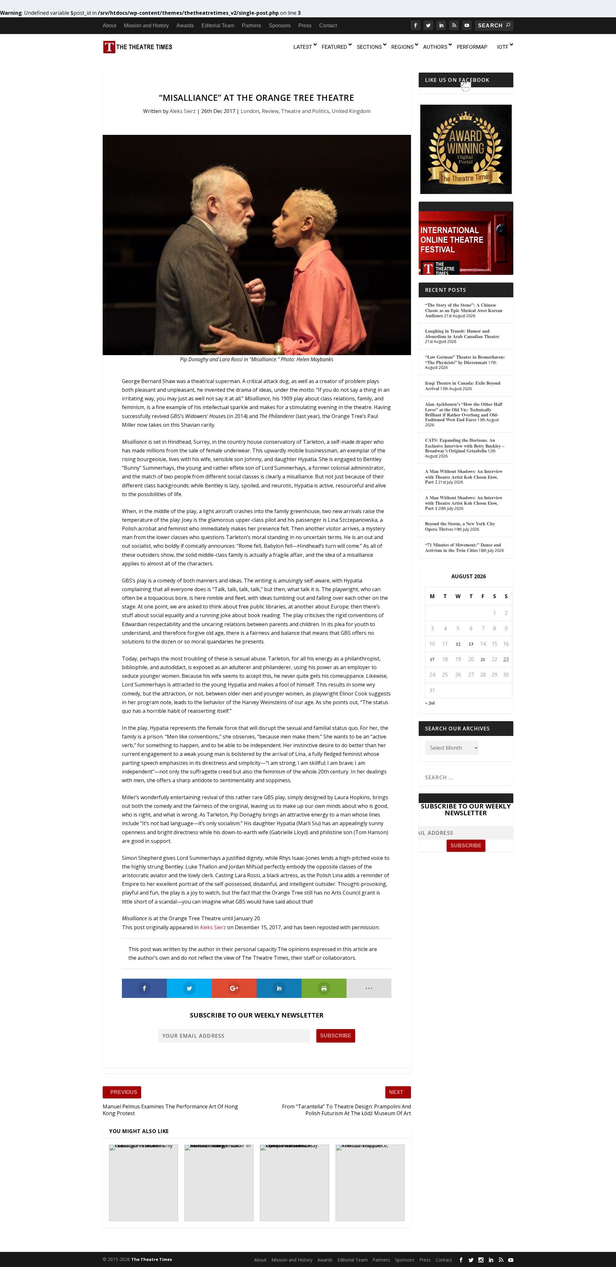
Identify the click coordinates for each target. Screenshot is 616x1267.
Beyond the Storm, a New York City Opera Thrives (460, 526)
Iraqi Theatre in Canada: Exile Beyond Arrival (463, 386)
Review (270, 111)
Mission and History (146, 25)
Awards (185, 25)
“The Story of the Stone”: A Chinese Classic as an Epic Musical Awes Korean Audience (463, 310)
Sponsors (280, 25)
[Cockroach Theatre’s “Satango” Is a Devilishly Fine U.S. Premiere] (143, 1183)
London (250, 111)
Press (305, 25)
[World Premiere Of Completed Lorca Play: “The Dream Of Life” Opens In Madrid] (294, 1183)
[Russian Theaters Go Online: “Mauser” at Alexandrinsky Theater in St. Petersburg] (218, 1183)
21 (483, 659)
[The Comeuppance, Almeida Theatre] (370, 1183)
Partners (251, 25)
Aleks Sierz (183, 111)
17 (432, 659)
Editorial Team (217, 25)
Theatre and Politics (305, 111)
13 (471, 644)
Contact (328, 25)
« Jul (430, 702)
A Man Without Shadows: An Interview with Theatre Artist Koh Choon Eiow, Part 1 (463, 502)
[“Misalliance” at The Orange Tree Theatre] (257, 245)
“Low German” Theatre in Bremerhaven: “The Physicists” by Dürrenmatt (465, 360)
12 (458, 644)
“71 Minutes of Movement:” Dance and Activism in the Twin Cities (463, 547)
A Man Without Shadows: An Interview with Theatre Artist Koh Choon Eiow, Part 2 (463, 476)
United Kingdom (351, 111)
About (109, 25)
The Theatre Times (151, 1259)
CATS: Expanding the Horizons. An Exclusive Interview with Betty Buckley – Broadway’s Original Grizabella (464, 445)
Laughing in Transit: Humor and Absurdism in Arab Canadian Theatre (462, 334)
